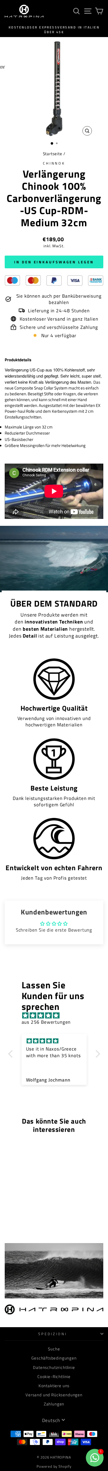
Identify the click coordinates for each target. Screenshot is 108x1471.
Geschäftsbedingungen (54, 1358)
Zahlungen (54, 1404)
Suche (54, 1349)
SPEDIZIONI (52, 1334)
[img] (57, 1015)
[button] (12, 1054)
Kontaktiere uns (54, 1385)
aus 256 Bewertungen (46, 1021)
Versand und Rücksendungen (54, 1395)
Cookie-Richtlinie (54, 1376)
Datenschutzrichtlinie (54, 1367)
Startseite (52, 153)
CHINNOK (54, 163)
